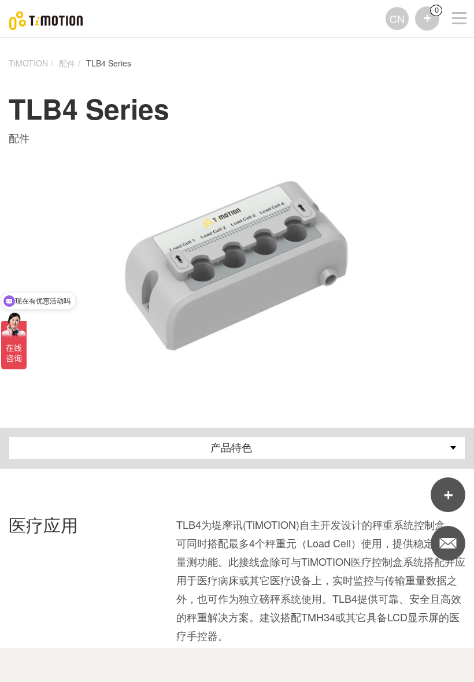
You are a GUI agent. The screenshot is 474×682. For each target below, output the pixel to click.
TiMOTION (28, 63)
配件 (67, 63)
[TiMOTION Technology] (46, 19)
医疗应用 (43, 525)
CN (397, 18)
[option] (237, 264)
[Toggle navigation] (452, 3)
